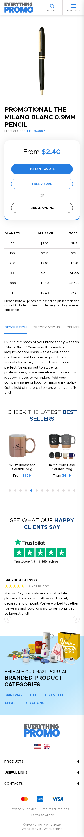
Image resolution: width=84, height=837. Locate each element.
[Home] (19, 7)
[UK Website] (47, 747)
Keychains (34, 703)
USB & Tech (55, 695)
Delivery (74, 327)
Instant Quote (42, 169)
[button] (10, 490)
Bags (34, 695)
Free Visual (42, 184)
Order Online (42, 207)
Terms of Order (42, 815)
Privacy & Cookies (24, 809)
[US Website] (37, 747)
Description (15, 327)
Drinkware (14, 695)
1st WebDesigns (50, 829)
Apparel (12, 703)
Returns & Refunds (55, 809)
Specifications (46, 327)
